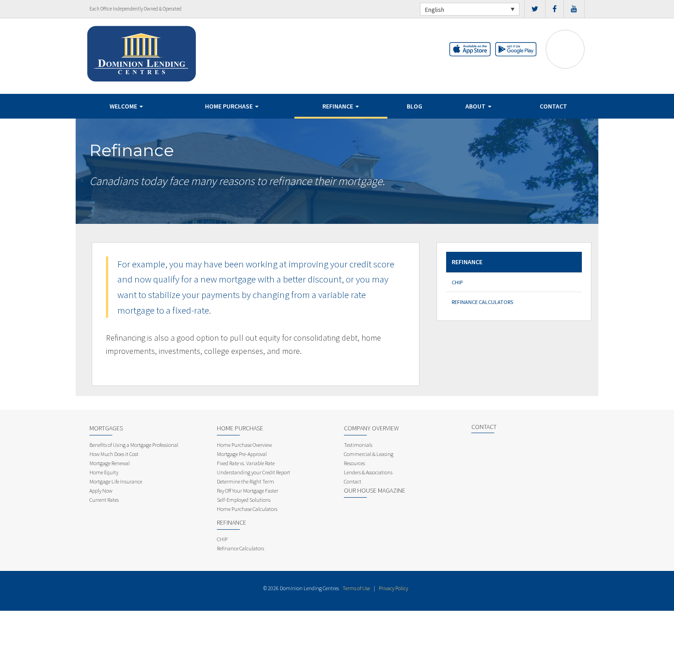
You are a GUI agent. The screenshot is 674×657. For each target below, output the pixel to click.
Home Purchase (229, 106)
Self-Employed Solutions (244, 499)
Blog (414, 106)
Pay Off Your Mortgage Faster (247, 490)
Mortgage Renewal (109, 463)
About (476, 106)
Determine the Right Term (245, 481)
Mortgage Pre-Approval (242, 454)
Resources (354, 463)
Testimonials (358, 444)
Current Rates (104, 499)
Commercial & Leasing (368, 454)
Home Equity (103, 472)
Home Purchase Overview (244, 444)
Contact (553, 106)
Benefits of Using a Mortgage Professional (133, 444)
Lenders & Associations (368, 472)
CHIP (457, 282)
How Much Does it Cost (113, 454)
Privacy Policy (393, 588)
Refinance (338, 106)
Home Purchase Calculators (247, 508)
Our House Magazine (374, 490)
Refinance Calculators (482, 302)
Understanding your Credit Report (253, 472)
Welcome (124, 106)
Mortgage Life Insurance (115, 481)
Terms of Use (356, 588)
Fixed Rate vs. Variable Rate (246, 463)
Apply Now (100, 490)
